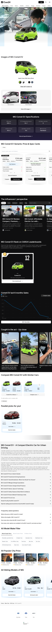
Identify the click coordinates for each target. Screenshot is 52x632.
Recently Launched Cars (7, 538)
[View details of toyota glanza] (11, 420)
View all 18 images (25, 109)
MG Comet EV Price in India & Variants (10, 474)
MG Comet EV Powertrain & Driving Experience (13, 477)
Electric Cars (5, 541)
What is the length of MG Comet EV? (10, 517)
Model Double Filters (18, 533)
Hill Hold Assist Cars (6, 544)
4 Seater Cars (19, 538)
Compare (7, 179)
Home (2, 603)
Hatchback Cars (38, 538)
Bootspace (15, 202)
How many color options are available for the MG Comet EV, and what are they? (21, 523)
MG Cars (12, 603)
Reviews (38, 5)
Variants (21, 5)
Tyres (9, 202)
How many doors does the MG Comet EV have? (13, 520)
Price (11, 5)
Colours (27, 5)
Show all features (12, 175)
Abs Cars (31, 541)
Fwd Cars (24, 541)
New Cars (7, 603)
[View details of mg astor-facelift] (34, 585)
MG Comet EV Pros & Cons (8, 497)
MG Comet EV (5, 5)
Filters (4, 147)
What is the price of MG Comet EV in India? (12, 514)
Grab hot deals (11, 430)
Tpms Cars (16, 544)
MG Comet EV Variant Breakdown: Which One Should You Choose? (18, 479)
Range (32, 5)
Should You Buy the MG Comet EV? (10, 500)
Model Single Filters (6, 533)
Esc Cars (38, 541)
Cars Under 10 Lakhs (26, 544)
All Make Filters (28, 533)
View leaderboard (16, 281)
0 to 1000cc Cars (14, 541)
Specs (16, 5)
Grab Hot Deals (11, 595)
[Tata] (26, 615)
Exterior (3, 202)
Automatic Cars (29, 538)
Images (44, 5)
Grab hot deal (16, 179)
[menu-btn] (49, 2)
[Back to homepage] (5, 2)
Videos (49, 5)
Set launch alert (34, 595)
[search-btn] (45, 2)
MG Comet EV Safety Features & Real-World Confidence (15, 491)
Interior (21, 202)
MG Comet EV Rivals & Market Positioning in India (13, 494)
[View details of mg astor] (11, 585)
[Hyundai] (18, 615)
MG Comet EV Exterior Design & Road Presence (13, 485)
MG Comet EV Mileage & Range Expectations (12, 482)
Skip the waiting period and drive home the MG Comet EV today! (17, 503)
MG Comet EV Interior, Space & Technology (12, 488)
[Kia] (34, 615)
